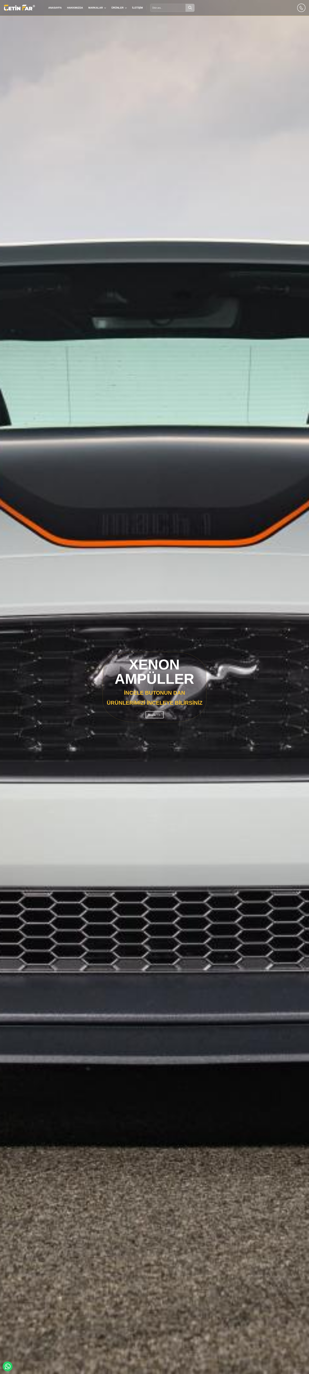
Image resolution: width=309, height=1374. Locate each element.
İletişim (137, 7)
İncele (155, 759)
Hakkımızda (75, 7)
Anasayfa (55, 7)
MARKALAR (95, 7)
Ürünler (117, 7)
